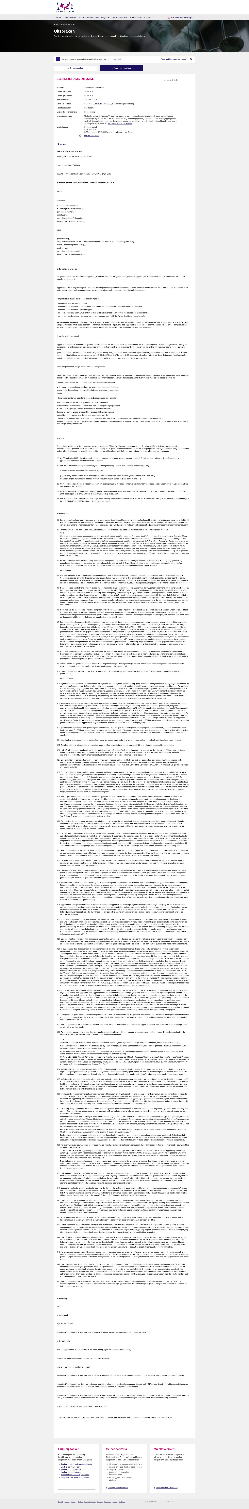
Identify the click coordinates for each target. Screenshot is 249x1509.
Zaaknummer (62, 100)
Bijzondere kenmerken (67, 112)
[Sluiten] (191, 59)
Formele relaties (64, 104)
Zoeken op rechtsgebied (71, 1472)
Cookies (80, 1502)
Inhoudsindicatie (64, 116)
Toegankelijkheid (90, 1502)
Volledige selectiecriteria (118, 1488)
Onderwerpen (70, 17)
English (60, 1502)
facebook (179, 1501)
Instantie (60, 88)
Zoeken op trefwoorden (70, 1467)
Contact (147, 17)
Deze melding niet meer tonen (173, 59)
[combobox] (177, 80)
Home (58, 17)
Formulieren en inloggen (182, 17)
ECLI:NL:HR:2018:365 (102, 104)
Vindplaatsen (62, 127)
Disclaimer (122, 1502)
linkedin (186, 1501)
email (162, 1501)
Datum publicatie (64, 96)
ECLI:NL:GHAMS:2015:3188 (120, 124)
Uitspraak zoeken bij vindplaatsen (75, 1477)
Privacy (73, 1502)
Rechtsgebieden (64, 108)
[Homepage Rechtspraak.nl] (64, 6)
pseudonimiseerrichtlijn (112, 59)
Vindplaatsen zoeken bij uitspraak (75, 1475)
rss (158, 1501)
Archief (115, 1502)
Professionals (136, 17)
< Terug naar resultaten (121, 68)
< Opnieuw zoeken (75, 68)
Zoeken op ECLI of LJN (71, 1469)
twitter (175, 1501)
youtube (190, 1501)
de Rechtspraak (120, 17)
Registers (105, 17)
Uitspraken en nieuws (89, 17)
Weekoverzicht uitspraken (167, 1488)
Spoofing (100, 1502)
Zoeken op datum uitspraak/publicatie (76, 1464)
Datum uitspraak (64, 92)
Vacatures (107, 1502)
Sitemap (67, 1502)
